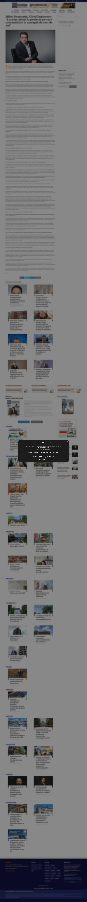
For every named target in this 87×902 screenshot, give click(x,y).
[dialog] (43, 451)
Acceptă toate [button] (38, 456)
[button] (43, 449)
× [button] (67, 441)
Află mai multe (46, 447)
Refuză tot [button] (49, 456)
